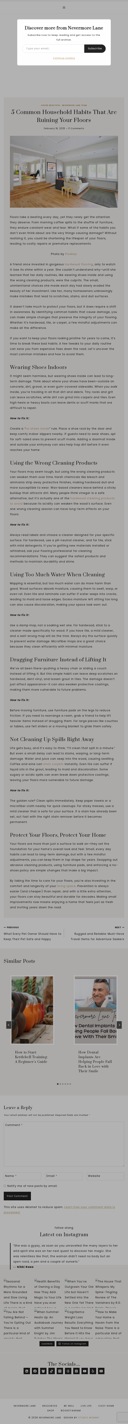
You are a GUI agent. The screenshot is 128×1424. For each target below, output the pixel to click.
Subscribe (95, 48)
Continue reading (64, 58)
